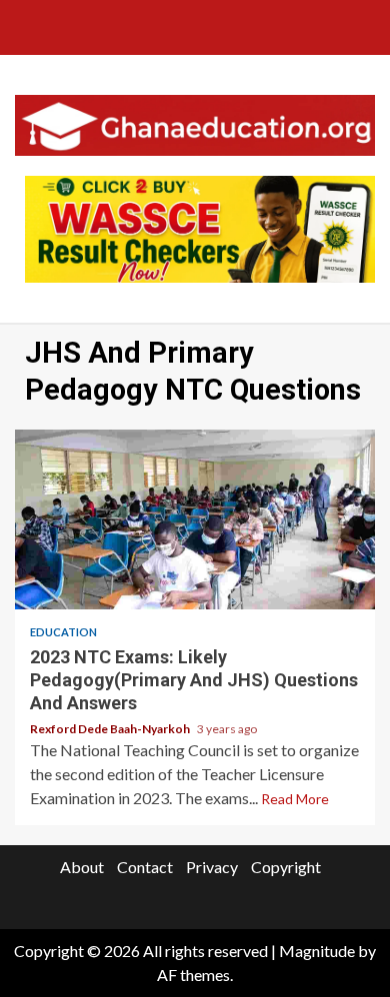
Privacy (212, 866)
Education (63, 631)
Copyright (286, 866)
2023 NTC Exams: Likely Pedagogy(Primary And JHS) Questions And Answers (195, 519)
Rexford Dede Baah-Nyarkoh (111, 728)
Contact (145, 866)
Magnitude (317, 950)
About (82, 866)
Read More (295, 798)
